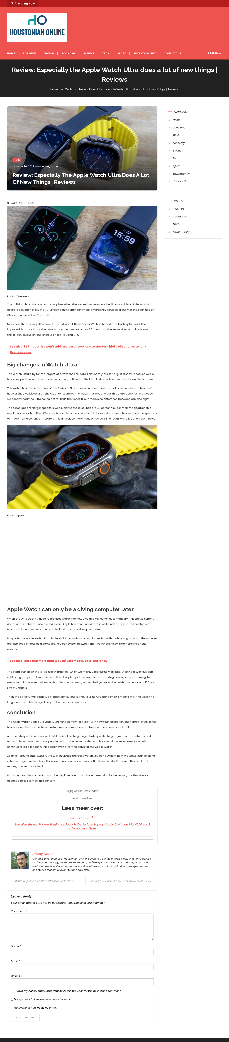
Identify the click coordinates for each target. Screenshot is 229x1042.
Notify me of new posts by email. (35, 1007)
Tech (105, 53)
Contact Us (172, 53)
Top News (29, 53)
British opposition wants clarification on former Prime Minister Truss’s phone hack (47, 881)
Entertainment (145, 53)
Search (213, 53)
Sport (121, 53)
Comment (18, 911)
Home (11, 53)
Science (88, 53)
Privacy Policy (181, 232)
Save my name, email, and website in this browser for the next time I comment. (68, 991)
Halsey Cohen (50, 166)
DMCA (177, 224)
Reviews (75, 818)
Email (15, 961)
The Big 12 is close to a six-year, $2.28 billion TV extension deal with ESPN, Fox (123, 881)
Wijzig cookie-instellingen (82, 809)
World (49, 53)
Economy (68, 53)
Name (16, 946)
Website (16, 976)
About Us (178, 209)
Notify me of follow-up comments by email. (43, 999)
